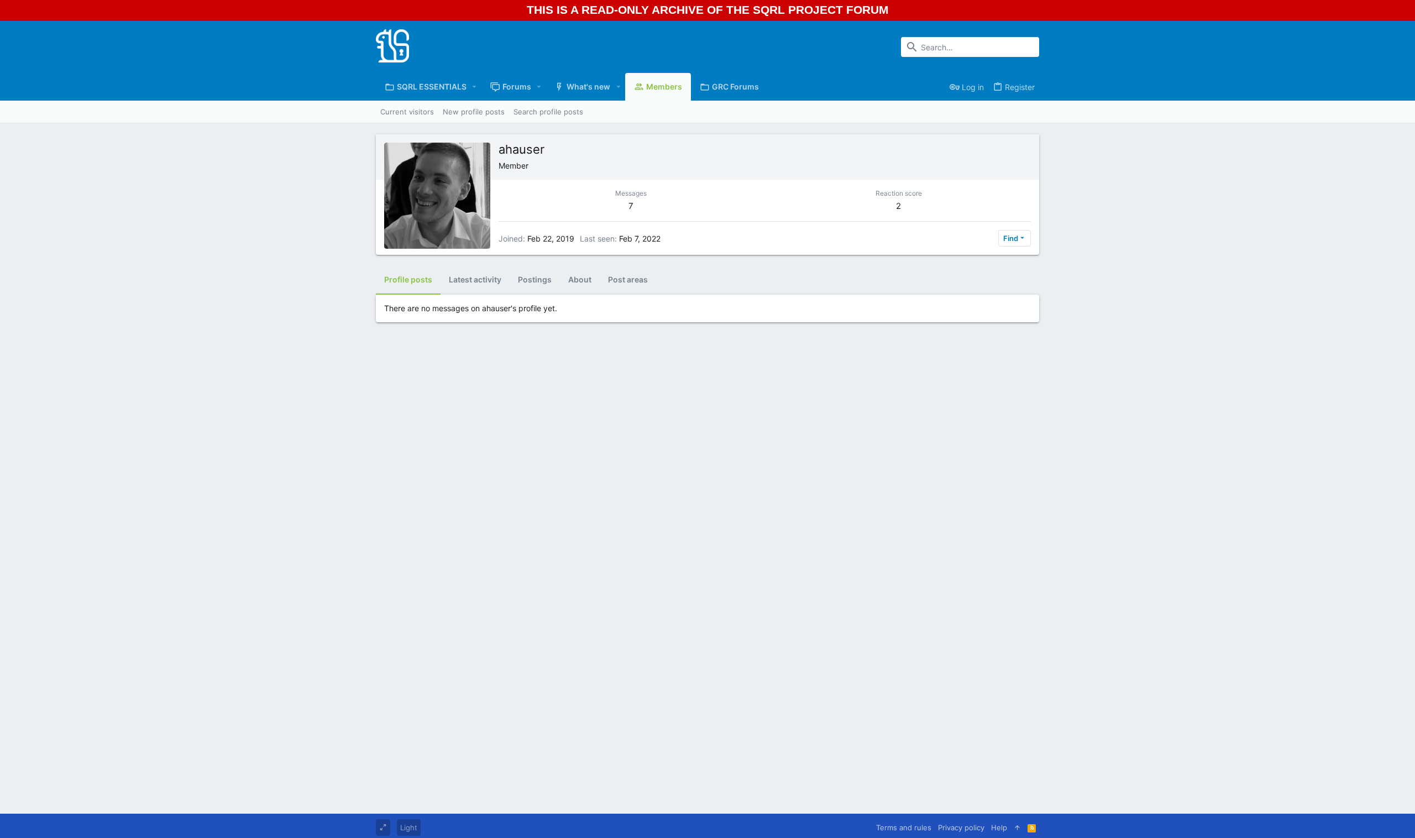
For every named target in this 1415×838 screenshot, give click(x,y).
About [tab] (579, 279)
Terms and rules (903, 827)
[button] (474, 86)
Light (408, 827)
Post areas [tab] (628, 279)
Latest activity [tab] (475, 279)
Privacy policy (961, 827)
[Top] (1017, 827)
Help (999, 827)
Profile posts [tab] (408, 279)
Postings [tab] (535, 279)
